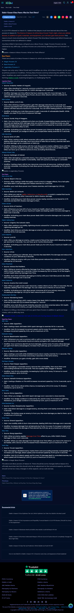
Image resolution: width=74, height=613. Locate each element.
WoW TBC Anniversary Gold (47, 598)
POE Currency (42, 579)
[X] (47, 17)
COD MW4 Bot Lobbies (45, 595)
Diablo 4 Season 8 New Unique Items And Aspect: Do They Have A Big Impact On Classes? (23, 478)
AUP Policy (33, 608)
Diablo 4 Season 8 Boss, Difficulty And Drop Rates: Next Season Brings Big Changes (22, 483)
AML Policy (42, 608)
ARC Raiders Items (8, 585)
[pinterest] (46, 602)
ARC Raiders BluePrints (45, 585)
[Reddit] (55, 17)
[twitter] (31, 602)
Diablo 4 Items (42, 582)
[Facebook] (51, 17)
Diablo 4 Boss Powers (10, 24)
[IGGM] (9, 3)
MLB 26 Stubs (6, 595)
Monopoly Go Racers (9, 592)
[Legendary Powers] (72, 305)
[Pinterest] (63, 17)
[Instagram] (66, 17)
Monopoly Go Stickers (45, 588)
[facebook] (27, 602)
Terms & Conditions (41, 607)
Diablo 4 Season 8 (9, 21)
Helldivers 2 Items (43, 592)
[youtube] (35, 602)
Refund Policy (23, 608)
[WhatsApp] (59, 17)
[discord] (38, 602)
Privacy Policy (55, 607)
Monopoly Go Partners (10, 588)
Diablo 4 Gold (8, 26)
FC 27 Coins (6, 598)
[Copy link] (70, 17)
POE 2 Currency (7, 579)
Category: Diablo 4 (9, 17)
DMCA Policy (65, 607)
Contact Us (52, 608)
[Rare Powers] (72, 306)
